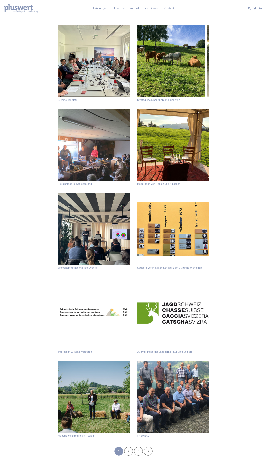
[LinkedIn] (260, 8)
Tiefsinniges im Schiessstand (75, 184)
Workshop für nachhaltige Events (77, 267)
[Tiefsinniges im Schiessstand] (94, 145)
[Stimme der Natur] (94, 61)
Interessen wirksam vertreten (75, 351)
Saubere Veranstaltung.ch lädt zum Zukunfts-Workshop (169, 267)
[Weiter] (148, 451)
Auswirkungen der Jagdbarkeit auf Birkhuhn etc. (165, 351)
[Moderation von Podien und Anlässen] (173, 145)
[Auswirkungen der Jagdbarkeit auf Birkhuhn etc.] (173, 313)
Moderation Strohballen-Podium (76, 435)
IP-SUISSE (143, 435)
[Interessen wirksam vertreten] (94, 313)
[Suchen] (249, 8)
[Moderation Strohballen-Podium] (94, 397)
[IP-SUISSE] (173, 397)
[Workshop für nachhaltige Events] (94, 229)
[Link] (21, 8)
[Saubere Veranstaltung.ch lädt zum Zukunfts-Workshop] (173, 229)
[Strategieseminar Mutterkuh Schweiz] (173, 61)
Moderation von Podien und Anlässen (158, 184)
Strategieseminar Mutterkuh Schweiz (158, 100)
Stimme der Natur (68, 100)
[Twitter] (255, 8)
